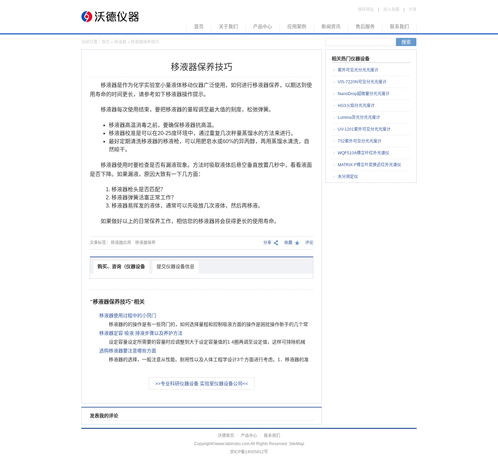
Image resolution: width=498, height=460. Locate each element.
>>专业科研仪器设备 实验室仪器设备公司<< (201, 383)
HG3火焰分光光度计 (356, 105)
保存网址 (366, 9)
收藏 (288, 242)
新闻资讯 (330, 26)
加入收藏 (391, 9)
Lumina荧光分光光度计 (359, 117)
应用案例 (296, 26)
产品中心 (262, 26)
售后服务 (365, 26)
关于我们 (228, 26)
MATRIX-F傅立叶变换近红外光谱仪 (369, 164)
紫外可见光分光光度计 (358, 70)
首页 (199, 26)
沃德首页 (226, 435)
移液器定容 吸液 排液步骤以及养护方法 (141, 333)
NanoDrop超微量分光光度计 (364, 93)
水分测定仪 (348, 176)
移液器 (120, 42)
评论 (309, 242)
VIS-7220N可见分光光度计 (362, 82)
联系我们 (399, 26)
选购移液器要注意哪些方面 (127, 350)
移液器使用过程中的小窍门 (127, 315)
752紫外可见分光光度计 (359, 141)
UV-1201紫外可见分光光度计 (364, 129)
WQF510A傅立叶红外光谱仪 (363, 153)
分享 (413, 9)
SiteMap (296, 443)
